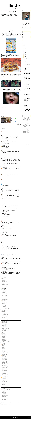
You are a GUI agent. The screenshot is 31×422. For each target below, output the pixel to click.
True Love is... (25, 105)
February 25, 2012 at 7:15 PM (5, 147)
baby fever (4, 10)
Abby (3, 149)
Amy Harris (3, 193)
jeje (2, 332)
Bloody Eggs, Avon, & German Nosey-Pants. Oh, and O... (27, 70)
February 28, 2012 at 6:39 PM (5, 269)
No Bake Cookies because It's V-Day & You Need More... (27, 88)
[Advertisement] (6, 411)
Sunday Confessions (17, 10)
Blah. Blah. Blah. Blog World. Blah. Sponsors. (27, 80)
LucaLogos (17, 417)
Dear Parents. (25, 99)
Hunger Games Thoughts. (27, 106)
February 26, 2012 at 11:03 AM (5, 191)
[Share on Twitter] (6, 113)
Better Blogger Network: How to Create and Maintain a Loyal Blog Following (26, 124)
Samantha (3, 188)
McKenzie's (7, 35)
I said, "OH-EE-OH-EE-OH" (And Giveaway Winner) (27, 58)
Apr (24, 55)
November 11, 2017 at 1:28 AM (5, 341)
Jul (24, 52)
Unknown (3, 267)
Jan (24, 111)
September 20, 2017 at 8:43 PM (6, 319)
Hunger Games (8, 10)
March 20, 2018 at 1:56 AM (5, 363)
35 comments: (16, 113)
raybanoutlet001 (4, 299)
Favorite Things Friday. (27, 107)
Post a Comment (4, 399)
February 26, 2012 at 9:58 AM (5, 186)
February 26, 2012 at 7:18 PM (5, 223)
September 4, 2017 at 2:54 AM (5, 297)
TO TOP (29, 417)
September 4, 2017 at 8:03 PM (5, 308)
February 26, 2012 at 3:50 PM (5, 211)
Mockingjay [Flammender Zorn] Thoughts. (27, 64)
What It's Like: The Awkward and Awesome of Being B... (27, 68)
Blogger (28, 144)
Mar (24, 56)
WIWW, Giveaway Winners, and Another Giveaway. (27, 72)
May (24, 54)
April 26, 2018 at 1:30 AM (5, 374)
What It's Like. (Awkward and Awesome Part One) (27, 109)
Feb (24, 57)
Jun (24, 53)
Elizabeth (3, 225)
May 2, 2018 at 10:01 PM (5, 386)
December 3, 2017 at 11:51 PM (5, 352)
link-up (11, 10)
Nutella (14, 10)
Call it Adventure (4, 262)
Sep (24, 50)
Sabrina (18, 55)
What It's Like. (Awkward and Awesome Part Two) (27, 96)
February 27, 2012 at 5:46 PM (5, 260)
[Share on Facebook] (5, 113)
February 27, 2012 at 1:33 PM (5, 255)
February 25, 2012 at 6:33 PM (5, 138)
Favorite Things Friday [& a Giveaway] (27, 94)
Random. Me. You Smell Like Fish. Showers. (26, 93)
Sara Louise (3, 271)
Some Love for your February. (26, 102)
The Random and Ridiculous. (26, 101)
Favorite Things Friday (27, 81)
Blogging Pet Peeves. (26, 110)
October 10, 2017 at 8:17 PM (5, 330)
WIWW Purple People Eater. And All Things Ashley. (27, 98)
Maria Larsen (3, 167)
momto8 (3, 234)
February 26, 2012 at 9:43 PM (5, 232)
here (6, 107)
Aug (24, 51)
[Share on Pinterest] (8, 113)
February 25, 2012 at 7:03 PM (5, 143)
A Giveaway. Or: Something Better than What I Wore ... (27, 84)
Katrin (3, 145)
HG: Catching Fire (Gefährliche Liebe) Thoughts (26, 77)
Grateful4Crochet (4, 140)
